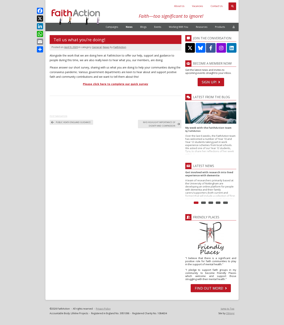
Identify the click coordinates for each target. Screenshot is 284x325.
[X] (40, 18)
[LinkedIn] (40, 26)
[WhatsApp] (40, 34)
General (97, 47)
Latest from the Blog (211, 97)
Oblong (230, 313)
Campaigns (112, 27)
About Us (179, 6)
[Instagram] (221, 48)
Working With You (178, 27)
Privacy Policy (103, 308)
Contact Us (217, 6)
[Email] (40, 42)
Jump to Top (227, 308)
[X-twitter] (190, 48)
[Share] (40, 49)
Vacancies (197, 6)
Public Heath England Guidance (73, 122)
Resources (201, 27)
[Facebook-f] (211, 48)
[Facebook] (40, 11)
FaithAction (119, 47)
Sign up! (209, 82)
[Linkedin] (231, 48)
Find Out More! (209, 288)
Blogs (143, 27)
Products (220, 27)
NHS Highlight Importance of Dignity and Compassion (159, 124)
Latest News (203, 166)
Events (157, 27)
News (129, 27)
